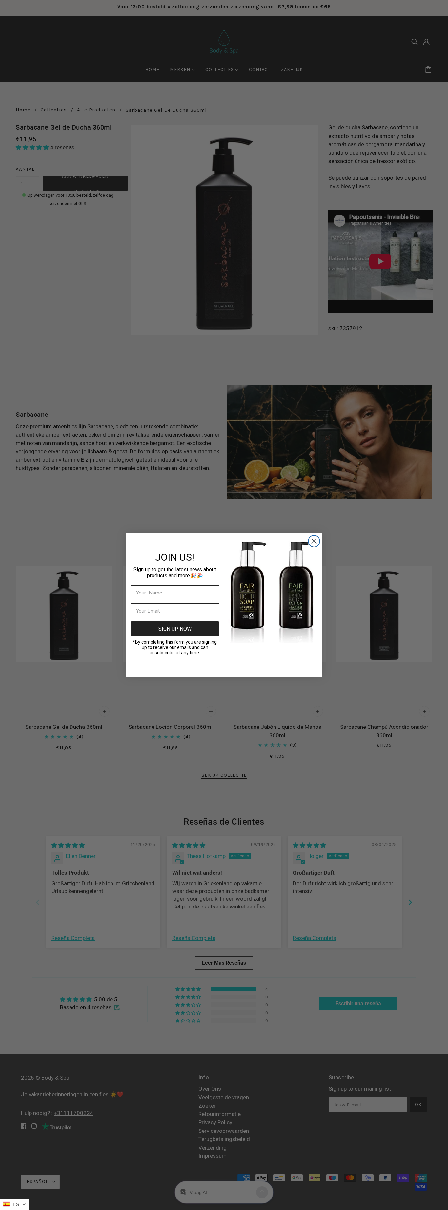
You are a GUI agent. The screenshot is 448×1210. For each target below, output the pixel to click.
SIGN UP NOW (175, 629)
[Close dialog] (314, 541)
